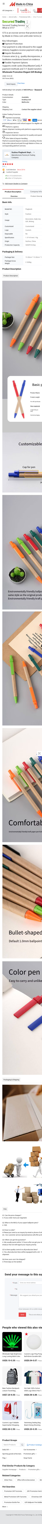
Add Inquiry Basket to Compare (16, 183)
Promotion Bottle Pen (12, 1502)
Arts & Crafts (13, 17)
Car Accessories (29, 1449)
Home (4, 17)
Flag (3, 1458)
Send (22, 1314)
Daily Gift (5, 1449)
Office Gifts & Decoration (26, 1480)
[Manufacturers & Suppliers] (21, 4)
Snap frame (28, 1458)
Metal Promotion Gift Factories (15, 1497)
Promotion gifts (29, 1454)
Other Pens (8, 1480)
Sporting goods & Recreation (12, 1454)
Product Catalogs (35, 1445)
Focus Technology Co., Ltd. (29, 1515)
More (4, 1506)
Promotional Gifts (24, 17)
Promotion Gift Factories (13, 1491)
